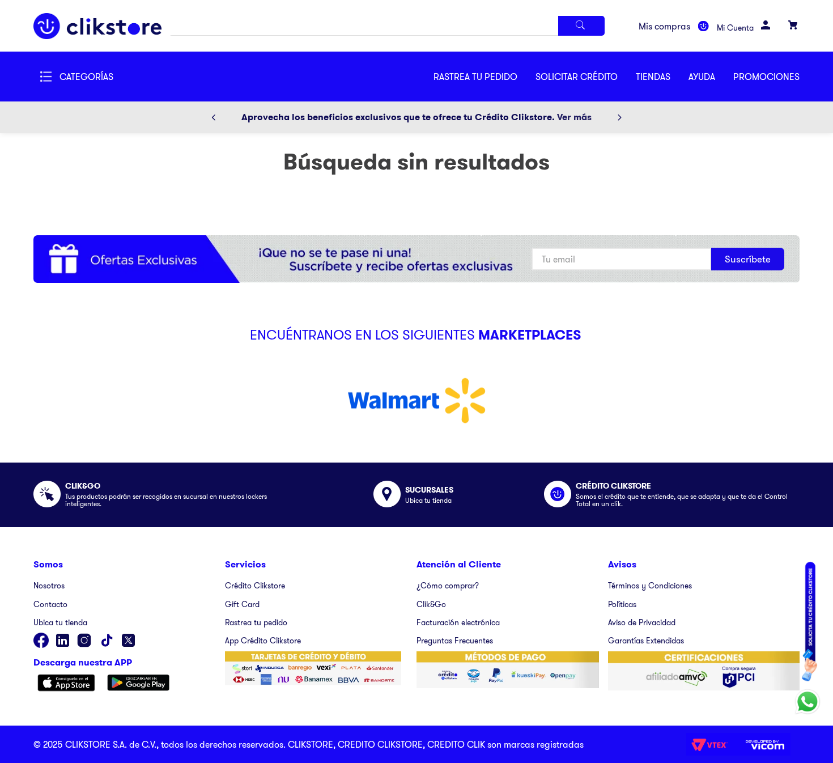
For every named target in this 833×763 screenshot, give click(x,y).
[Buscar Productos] (581, 26)
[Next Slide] (619, 117)
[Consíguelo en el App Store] (66, 683)
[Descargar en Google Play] (138, 683)
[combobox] (387, 26)
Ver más (574, 117)
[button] (586, 76)
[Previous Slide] (213, 117)
